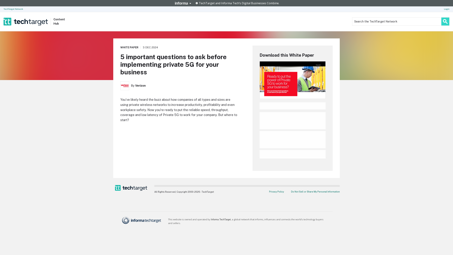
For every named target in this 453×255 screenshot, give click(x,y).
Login (446, 9)
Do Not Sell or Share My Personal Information (315, 191)
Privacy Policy (276, 191)
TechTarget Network (13, 9)
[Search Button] (445, 22)
